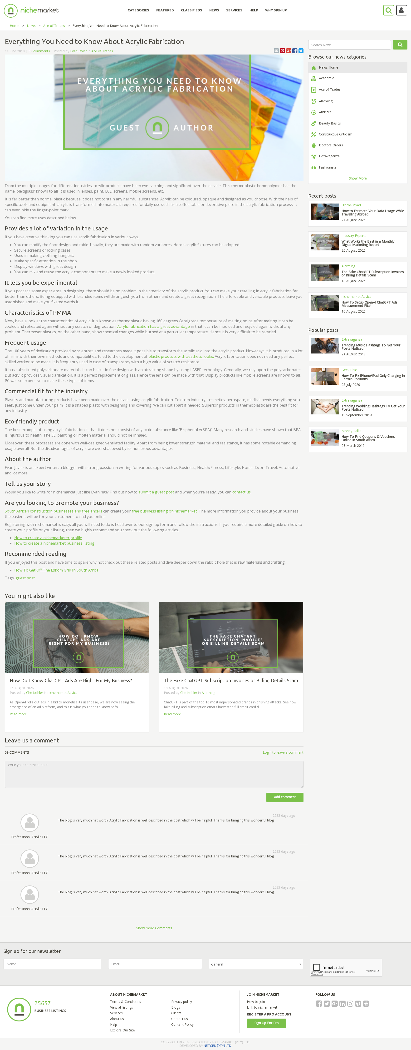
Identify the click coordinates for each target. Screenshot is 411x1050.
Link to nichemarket (262, 1007)
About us (117, 1018)
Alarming (208, 692)
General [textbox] (217, 964)
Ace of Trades (54, 25)
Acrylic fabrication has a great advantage (153, 326)
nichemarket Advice (63, 692)
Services (116, 1013)
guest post (25, 578)
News (31, 25)
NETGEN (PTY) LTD (217, 1046)
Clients (176, 1013)
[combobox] (256, 964)
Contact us (179, 1018)
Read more (18, 714)
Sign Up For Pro (266, 1022)
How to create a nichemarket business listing (54, 543)
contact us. (241, 492)
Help (113, 1024)
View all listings (121, 1007)
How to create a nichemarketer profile (48, 537)
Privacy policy (181, 1001)
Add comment (285, 797)
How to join (256, 1001)
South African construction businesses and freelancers (53, 511)
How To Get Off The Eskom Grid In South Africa (56, 570)
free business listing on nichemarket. (165, 511)
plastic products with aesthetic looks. (181, 356)
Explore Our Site (122, 1030)
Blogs (175, 1007)
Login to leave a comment (283, 752)
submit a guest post (156, 492)
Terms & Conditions (125, 1001)
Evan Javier (78, 51)
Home (14, 25)
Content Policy (182, 1024)
